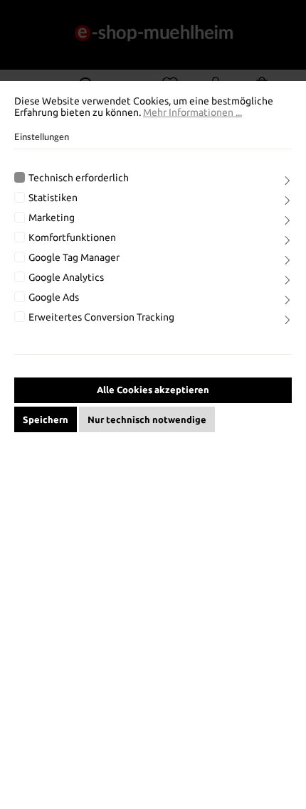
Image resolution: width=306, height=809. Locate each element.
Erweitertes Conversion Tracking (101, 317)
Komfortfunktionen (72, 237)
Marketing (51, 217)
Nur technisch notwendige (147, 419)
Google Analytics (66, 277)
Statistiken (53, 197)
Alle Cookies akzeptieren (153, 390)
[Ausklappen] (287, 182)
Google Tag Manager (74, 257)
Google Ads (53, 297)
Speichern (45, 419)
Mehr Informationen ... (192, 112)
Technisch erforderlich (78, 177)
